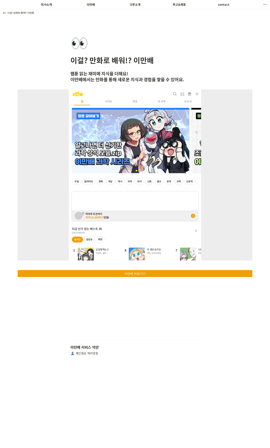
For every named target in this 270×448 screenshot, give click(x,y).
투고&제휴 (179, 4)
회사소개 (46, 4)
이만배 (91, 4)
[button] (264, 4)
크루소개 (135, 4)
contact (223, 4)
